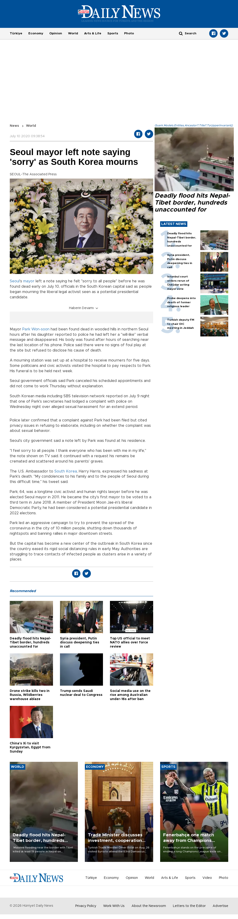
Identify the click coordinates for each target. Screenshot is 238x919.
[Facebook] (213, 33)
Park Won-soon (36, 329)
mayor (28, 281)
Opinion (55, 33)
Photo (129, 33)
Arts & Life (92, 33)
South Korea (65, 471)
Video (207, 878)
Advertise (220, 906)
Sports (112, 33)
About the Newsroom (149, 906)
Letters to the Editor (189, 906)
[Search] (181, 33)
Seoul (15, 281)
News (14, 125)
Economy (35, 33)
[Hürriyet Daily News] (119, 13)
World (73, 33)
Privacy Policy (85, 906)
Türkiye (16, 33)
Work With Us (114, 906)
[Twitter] (224, 33)
